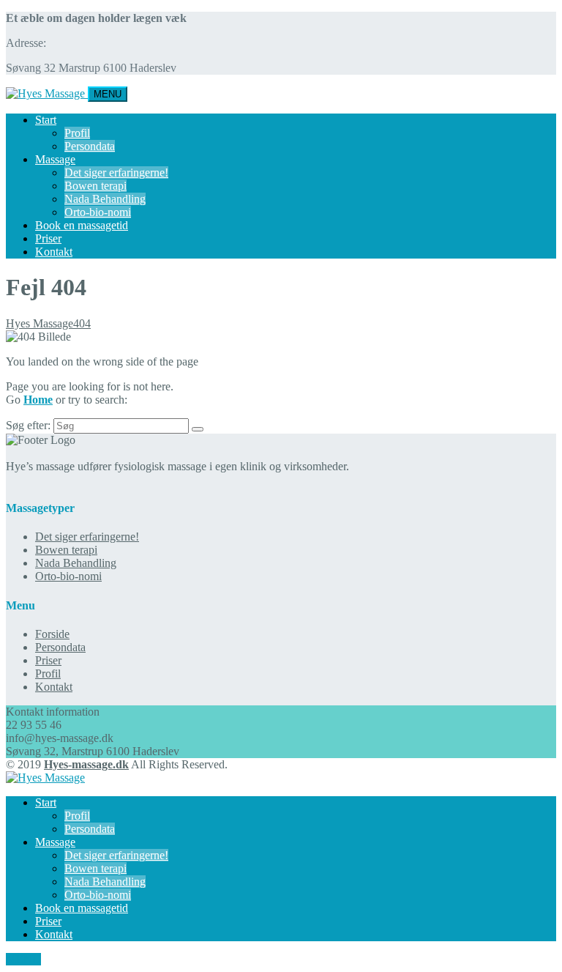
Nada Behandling (105, 199)
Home (38, 399)
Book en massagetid (81, 225)
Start (45, 120)
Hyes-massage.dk (86, 764)
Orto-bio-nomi (97, 212)
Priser (48, 238)
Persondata (89, 146)
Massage (55, 159)
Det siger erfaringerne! (116, 172)
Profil (77, 133)
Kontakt (53, 251)
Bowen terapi (95, 185)
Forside (52, 634)
